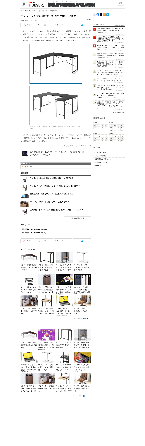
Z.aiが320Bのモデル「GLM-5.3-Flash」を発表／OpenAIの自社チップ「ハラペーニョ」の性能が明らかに (110, 87)
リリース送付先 (100, 156)
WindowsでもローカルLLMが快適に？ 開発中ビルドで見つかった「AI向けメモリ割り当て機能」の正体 (110, 39)
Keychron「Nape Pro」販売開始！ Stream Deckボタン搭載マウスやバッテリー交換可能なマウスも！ (110, 47)
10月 (118, 125)
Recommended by (78, 318)
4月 (95, 127)
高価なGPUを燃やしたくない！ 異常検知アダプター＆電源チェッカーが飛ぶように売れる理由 (110, 64)
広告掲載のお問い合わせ (103, 159)
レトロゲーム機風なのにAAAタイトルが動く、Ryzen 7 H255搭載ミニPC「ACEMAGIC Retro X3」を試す (110, 95)
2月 (102, 127)
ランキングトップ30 (118, 112)
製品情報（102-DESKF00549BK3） (35, 229)
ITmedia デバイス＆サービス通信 (94, 14)
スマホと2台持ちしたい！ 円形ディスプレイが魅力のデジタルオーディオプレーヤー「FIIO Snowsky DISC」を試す (110, 72)
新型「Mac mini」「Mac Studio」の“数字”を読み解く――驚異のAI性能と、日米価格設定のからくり (110, 55)
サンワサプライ (27, 166)
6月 (102, 125)
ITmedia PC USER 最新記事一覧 (104, 14)
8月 (95, 125)
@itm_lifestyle (101, 14)
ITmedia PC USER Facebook (97, 14)
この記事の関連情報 (76, 218)
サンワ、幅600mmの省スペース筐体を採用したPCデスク (51, 178)
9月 (122, 125)
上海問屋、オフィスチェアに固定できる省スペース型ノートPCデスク (56, 210)
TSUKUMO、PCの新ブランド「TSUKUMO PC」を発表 (51, 194)
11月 (115, 125)
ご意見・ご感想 (100, 152)
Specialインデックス (102, 162)
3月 (99, 127)
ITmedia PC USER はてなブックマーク (107, 14)
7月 (99, 125)
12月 (111, 125)
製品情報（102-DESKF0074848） (34, 232)
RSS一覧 (98, 165)
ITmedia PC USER (25, 11)
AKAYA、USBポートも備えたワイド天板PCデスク (49, 202)
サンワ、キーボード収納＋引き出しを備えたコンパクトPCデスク (55, 186)
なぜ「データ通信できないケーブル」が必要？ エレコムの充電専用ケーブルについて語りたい (110, 30)
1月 (106, 127)
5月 (106, 125)
